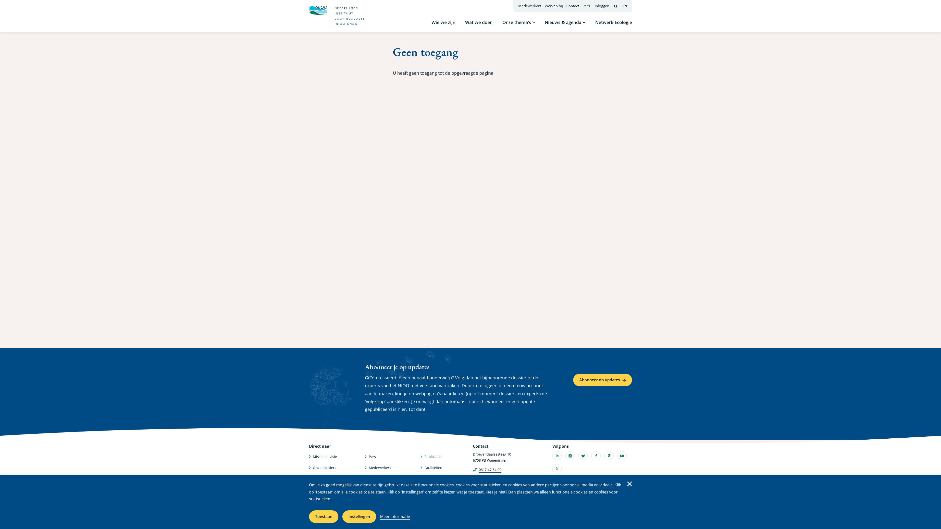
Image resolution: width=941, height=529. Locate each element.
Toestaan (323, 516)
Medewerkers (529, 5)
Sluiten (629, 484)
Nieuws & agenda (563, 22)
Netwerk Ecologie (613, 22)
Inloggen (602, 5)
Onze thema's (516, 22)
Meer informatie (395, 516)
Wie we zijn (443, 22)
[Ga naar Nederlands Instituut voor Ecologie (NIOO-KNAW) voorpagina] (318, 10)
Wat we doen (479, 22)
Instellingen (359, 516)
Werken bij (554, 5)
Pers (586, 5)
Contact (572, 5)
